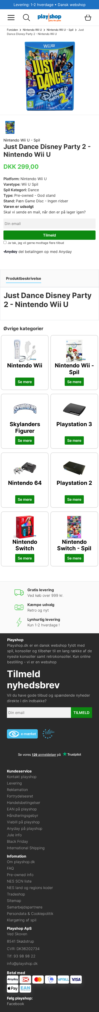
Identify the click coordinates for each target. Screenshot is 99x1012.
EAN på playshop (22, 809)
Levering (14, 783)
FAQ (10, 868)
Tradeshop (16, 894)
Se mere (25, 381)
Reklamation (17, 789)
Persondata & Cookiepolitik (30, 913)
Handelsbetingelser (23, 802)
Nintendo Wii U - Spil (60, 29)
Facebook (15, 1003)
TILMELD (81, 712)
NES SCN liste (19, 881)
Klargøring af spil (21, 920)
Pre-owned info (20, 874)
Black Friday (17, 841)
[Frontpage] (49, 17)
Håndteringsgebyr (22, 815)
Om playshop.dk (21, 861)
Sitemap (14, 900)
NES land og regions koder (30, 887)
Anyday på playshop (24, 828)
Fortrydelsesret (20, 796)
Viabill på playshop (23, 822)
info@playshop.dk (22, 963)
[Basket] (88, 17)
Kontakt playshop (22, 776)
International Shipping (26, 848)
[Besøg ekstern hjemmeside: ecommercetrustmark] (48, 734)
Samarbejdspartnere (24, 907)
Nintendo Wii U (32, 29)
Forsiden (12, 29)
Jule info (14, 835)
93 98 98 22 (24, 956)
